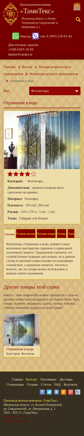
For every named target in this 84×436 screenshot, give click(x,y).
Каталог (27, 67)
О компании (15, 384)
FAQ (57, 384)
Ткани (71, 233)
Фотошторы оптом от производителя (53, 74)
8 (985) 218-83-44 (59, 36)
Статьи (46, 384)
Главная (17, 379)
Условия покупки (25, 233)
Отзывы (61, 233)
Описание (9, 234)
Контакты (70, 384)
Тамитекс (10, 67)
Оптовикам (48, 379)
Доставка (66, 379)
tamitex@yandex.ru (20, 54)
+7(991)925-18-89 (15, 416)
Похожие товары (46, 233)
